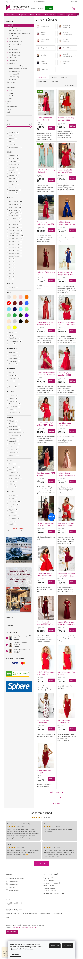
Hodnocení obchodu (41, 812)
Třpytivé (13, 510)
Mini (11, 372)
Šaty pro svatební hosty (16, 41)
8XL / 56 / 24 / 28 (15, 253)
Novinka (12, 139)
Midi (11, 381)
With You (13, 193)
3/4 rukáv (13, 352)
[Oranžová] (27, 297)
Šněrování (13, 455)
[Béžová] (15, 297)
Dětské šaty (12, 80)
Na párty (13, 398)
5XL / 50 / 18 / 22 (15, 245)
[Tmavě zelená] (21, 315)
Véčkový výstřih (15, 478)
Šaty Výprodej (11, 82)
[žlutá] (15, 327)
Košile (11, 90)
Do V (12, 464)
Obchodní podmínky (50, 891)
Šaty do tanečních (14, 55)
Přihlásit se (11, 932)
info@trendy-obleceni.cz (16, 878)
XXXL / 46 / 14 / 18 (16, 236)
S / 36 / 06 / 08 (14, 210)
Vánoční (12, 513)
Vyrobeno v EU (15, 147)
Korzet (12, 487)
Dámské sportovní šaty (16, 66)
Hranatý (12, 481)
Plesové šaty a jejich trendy (14, 903)
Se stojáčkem (14, 475)
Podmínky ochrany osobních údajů (54, 893)
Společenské (14, 404)
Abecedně (55, 81)
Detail (51, 128)
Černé (12, 335)
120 (11, 265)
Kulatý (12, 470)
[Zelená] (15, 315)
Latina (12, 410)
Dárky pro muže (11, 88)
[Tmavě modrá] (15, 309)
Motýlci (11, 99)
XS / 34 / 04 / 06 (15, 204)
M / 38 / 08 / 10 (14, 216)
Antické (12, 424)
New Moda (13, 179)
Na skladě (13, 133)
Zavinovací (13, 441)
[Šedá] (15, 321)
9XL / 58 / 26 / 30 (15, 256)
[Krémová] (9, 321)
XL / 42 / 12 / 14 (15, 227)
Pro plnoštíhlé (13, 47)
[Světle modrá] (9, 309)
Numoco (13, 182)
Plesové (13, 401)
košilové (13, 450)
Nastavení (15, 954)
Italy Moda (13, 167)
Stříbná (12, 333)
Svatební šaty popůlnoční (16, 36)
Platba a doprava (49, 886)
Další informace (28, 949)
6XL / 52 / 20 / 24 (15, 247)
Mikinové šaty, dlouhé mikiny (18, 69)
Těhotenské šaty (14, 77)
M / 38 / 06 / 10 (15, 213)
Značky (9, 112)
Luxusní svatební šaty (15, 31)
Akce (11, 136)
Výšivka (12, 498)
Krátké (12, 375)
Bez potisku (14, 501)
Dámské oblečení (12, 85)
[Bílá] (9, 297)
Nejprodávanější (42, 81)
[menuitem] (10, 14)
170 (11, 276)
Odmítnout (55, 946)
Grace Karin (14, 164)
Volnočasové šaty (14, 71)
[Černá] (21, 321)
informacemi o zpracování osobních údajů (25, 927)
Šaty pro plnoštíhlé (14, 74)
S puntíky (13, 495)
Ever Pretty (14, 161)
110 (11, 262)
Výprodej (9, 104)
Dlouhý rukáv (14, 358)
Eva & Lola (14, 159)
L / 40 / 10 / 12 (14, 222)
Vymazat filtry (18, 529)
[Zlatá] (9, 327)
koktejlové (13, 447)
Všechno (9, 109)
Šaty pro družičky (14, 39)
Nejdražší (64, 77)
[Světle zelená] (9, 315)
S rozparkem (14, 444)
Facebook (12, 887)
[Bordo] (15, 303)
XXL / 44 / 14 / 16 (15, 233)
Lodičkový (13, 473)
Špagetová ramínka (16, 433)
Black (12, 144)
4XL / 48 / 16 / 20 (15, 242)
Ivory (12, 344)
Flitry (12, 521)
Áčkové (13, 421)
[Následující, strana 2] (56, 798)
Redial (12, 187)
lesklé (12, 524)
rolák (12, 484)
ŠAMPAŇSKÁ (14, 338)
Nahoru (57, 803)
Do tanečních (14, 413)
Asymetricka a (14, 430)
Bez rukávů (14, 355)
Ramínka (13, 364)
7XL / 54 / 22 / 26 (15, 250)
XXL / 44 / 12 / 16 (15, 230)
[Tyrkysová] (21, 309)
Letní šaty (12, 63)
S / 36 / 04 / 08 (15, 207)
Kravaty (11, 96)
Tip (11, 141)
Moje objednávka (39, 2)
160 (11, 273)
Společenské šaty (14, 52)
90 (11, 279)
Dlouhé (13, 387)
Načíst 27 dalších (56, 792)
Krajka (12, 507)
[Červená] (9, 303)
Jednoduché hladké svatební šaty (19, 33)
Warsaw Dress (14, 190)
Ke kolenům (14, 378)
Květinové (13, 504)
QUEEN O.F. (13, 184)
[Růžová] (21, 297)
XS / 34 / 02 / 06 (15, 202)
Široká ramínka (15, 435)
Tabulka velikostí (49, 880)
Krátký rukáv (14, 361)
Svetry (11, 93)
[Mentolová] (27, 309)
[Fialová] (27, 315)
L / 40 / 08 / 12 (15, 219)
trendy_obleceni (14, 890)
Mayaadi (13, 176)
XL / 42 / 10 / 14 (15, 224)
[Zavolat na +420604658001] (9, 1)
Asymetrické (14, 427)
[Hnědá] (27, 321)
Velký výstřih (14, 467)
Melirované (13, 516)
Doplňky (9, 101)
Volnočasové (14, 407)
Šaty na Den (12, 58)
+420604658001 (13, 881)
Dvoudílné (13, 453)
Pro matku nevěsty (15, 44)
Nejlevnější (54, 77)
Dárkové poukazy (12, 107)
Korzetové (13, 438)
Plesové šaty (13, 60)
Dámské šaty (11, 25)
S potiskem (14, 518)
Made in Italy (14, 173)
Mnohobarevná (15, 341)
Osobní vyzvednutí (49, 888)
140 (11, 268)
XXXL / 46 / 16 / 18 (15, 239)
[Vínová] (21, 303)
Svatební (13, 395)
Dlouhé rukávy (13, 50)
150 (11, 270)
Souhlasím (67, 946)
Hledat (49, 8)
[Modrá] (27, 303)
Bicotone (13, 156)
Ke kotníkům (14, 384)
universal (13, 288)
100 (11, 259)
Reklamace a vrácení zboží (52, 883)
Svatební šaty (13, 28)
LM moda (13, 170)
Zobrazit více (41, 864)
